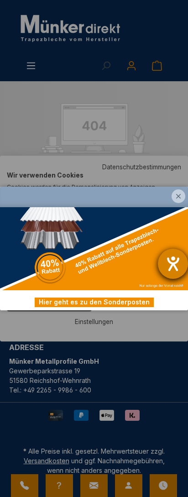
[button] (178, 196)
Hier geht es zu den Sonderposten (94, 302)
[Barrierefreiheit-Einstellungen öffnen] (173, 264)
